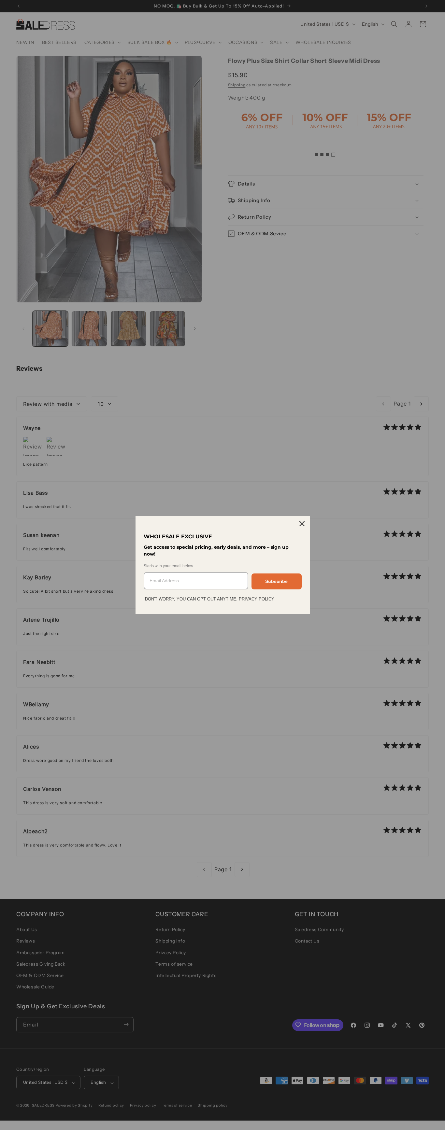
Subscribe (276, 581)
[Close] (302, 523)
